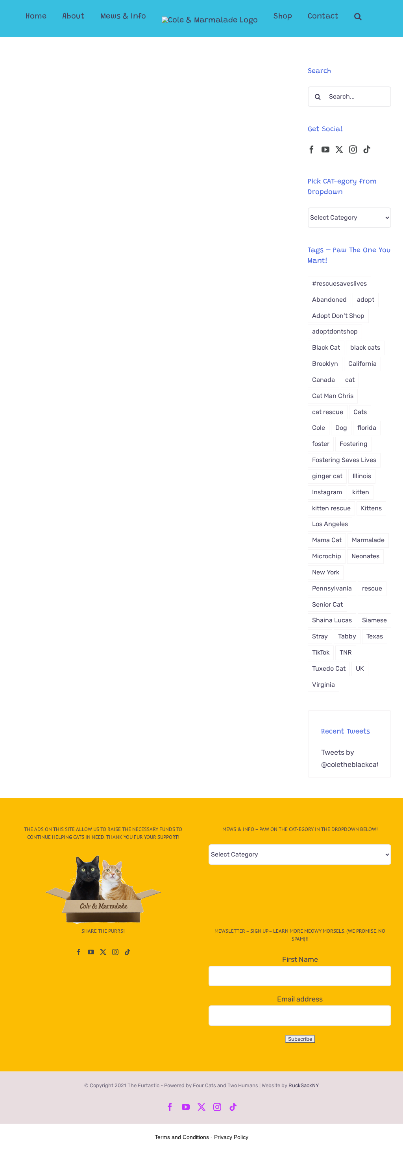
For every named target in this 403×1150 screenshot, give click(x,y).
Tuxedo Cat (329, 668)
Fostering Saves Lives (344, 460)
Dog (341, 427)
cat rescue (327, 412)
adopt (365, 299)
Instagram (327, 492)
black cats (365, 347)
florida (366, 427)
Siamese (374, 620)
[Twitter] (339, 150)
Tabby (347, 636)
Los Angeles (330, 524)
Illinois (362, 476)
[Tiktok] (367, 150)
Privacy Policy (231, 1137)
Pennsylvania (332, 588)
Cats (360, 412)
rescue (372, 588)
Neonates (365, 556)
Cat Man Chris (332, 396)
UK (360, 668)
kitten (360, 492)
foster (320, 444)
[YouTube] (325, 150)
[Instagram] (353, 150)
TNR (346, 652)
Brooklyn (325, 363)
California (362, 363)
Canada (323, 379)
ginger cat (327, 476)
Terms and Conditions (182, 1137)
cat (350, 379)
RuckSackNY (303, 1085)
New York (325, 572)
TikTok (320, 652)
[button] (358, 16)
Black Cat (326, 347)
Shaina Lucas (332, 620)
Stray (320, 636)
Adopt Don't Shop (338, 315)
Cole (318, 427)
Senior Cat (327, 604)
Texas (374, 636)
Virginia (323, 684)
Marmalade (368, 540)
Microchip (326, 556)
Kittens (371, 508)
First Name (300, 959)
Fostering (354, 444)
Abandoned (329, 299)
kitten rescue (331, 508)
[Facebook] (312, 150)
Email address (300, 999)
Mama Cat (327, 540)
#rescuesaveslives (339, 283)
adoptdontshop (335, 331)
